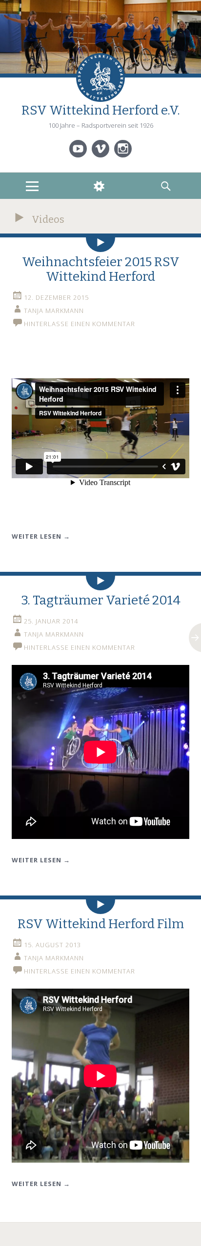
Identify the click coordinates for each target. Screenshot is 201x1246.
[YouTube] (78, 148)
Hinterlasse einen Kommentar (79, 323)
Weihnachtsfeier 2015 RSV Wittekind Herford (101, 269)
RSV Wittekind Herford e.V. (100, 110)
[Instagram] (123, 148)
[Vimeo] (100, 148)
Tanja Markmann (54, 310)
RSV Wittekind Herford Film (101, 924)
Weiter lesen (41, 536)
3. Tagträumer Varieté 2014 (101, 600)
